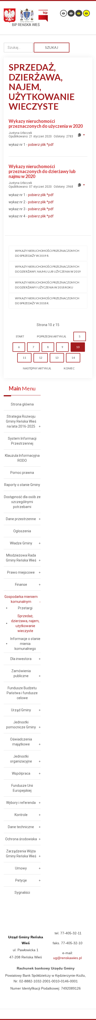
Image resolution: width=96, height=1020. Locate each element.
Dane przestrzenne (21, 519)
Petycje (21, 880)
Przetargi (25, 608)
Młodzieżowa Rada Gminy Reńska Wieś (21, 557)
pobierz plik (41, 145)
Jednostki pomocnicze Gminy (21, 724)
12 (40, 357)
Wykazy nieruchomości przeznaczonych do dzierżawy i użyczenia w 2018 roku (47, 284)
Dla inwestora (21, 659)
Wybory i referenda (21, 803)
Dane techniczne (21, 827)
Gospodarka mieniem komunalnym (21, 599)
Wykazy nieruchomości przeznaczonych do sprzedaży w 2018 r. (47, 300)
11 (24, 357)
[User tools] (81, 135)
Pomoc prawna (22, 473)
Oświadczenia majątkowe (21, 741)
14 (73, 357)
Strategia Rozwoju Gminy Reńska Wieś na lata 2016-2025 (21, 421)
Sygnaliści (22, 892)
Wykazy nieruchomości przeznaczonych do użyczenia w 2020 (46, 123)
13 (57, 357)
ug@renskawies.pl (67, 958)
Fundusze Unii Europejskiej (22, 788)
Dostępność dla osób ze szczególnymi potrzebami (22, 502)
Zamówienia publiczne (21, 673)
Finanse (21, 584)
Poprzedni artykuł (51, 336)
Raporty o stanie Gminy (22, 485)
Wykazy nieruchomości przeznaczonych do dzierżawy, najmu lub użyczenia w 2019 (48, 269)
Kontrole (21, 815)
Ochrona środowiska (21, 839)
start (20, 336)
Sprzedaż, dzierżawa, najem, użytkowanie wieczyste (25, 623)
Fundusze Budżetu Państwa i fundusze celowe (22, 693)
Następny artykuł (37, 368)
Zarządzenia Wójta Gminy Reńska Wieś (21, 853)
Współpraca (21, 773)
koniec (69, 368)
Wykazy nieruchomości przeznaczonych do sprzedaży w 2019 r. (47, 253)
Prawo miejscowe (21, 572)
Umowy (21, 868)
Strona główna (22, 404)
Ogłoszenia (22, 531)
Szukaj (51, 47)
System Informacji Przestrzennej (22, 440)
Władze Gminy (21, 543)
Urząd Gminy (21, 710)
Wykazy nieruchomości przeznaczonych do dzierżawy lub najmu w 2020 (42, 171)
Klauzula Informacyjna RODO (22, 458)
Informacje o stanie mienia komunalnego (25, 644)
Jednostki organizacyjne (21, 758)
